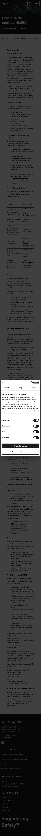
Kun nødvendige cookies (20, 452)
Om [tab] (33, 388)
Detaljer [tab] (20, 388)
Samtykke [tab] (7, 388)
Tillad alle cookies (20, 446)
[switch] (36, 426)
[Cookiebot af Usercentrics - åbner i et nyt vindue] (30, 382)
